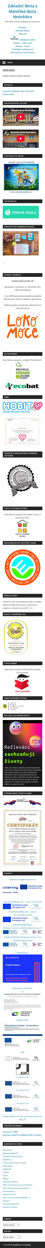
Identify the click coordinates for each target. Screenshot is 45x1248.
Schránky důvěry (22, 30)
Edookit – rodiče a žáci (22, 43)
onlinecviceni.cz (9, 1194)
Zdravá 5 (6, 1201)
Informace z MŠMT (10, 1132)
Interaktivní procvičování (13, 1156)
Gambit (28, 1245)
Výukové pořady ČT (10, 1153)
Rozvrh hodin (8, 94)
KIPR (22, 1052)
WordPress (17, 1245)
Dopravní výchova (10, 1207)
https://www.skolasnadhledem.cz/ (17, 1197)
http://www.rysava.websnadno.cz (16, 1188)
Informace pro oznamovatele (22, 52)
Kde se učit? (7, 1150)
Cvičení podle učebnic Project (14, 1163)
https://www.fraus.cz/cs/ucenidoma (17, 1185)
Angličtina (7, 1159)
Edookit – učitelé (22, 46)
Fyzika (5, 1175)
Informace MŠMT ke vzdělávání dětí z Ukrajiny (22, 1135)
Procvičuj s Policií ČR (11, 1204)
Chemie (6, 1172)
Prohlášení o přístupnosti (22, 49)
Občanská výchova (10, 1182)
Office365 (22, 34)
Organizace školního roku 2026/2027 (18, 91)
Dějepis (6, 1178)
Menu (10, 62)
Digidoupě (7, 1169)
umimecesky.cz (9, 1191)
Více (31, 608)
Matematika (7, 1166)
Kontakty (22, 27)
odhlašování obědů (27, 40)
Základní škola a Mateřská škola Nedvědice (22, 11)
